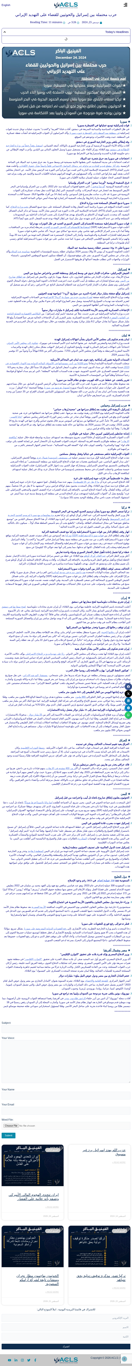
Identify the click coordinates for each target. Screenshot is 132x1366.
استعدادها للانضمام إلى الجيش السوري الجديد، (66, 227)
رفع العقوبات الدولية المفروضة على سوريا (45, 928)
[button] (125, 5)
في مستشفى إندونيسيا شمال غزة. (53, 457)
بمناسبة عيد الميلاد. (20, 251)
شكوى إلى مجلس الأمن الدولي (22, 343)
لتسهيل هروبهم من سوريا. (57, 387)
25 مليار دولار (35, 714)
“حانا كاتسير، (16, 416)
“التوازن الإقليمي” (33, 959)
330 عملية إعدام (105, 880)
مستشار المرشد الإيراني (35, 675)
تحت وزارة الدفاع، (19, 206)
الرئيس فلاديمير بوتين (75, 998)
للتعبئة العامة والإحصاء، (97, 980)
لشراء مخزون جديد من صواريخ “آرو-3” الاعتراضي (68, 297)
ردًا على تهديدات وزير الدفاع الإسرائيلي (45, 653)
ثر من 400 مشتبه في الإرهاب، (61, 768)
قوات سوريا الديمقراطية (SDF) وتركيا (84, 535)
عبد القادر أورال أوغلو (95, 555)
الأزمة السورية (39, 907)
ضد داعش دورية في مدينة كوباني (69, 572)
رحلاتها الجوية (108, 632)
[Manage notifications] (124, 1358)
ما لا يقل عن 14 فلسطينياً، (86, 481)
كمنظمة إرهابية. (36, 851)
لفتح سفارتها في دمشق (14, 606)
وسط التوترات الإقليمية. (32, 747)
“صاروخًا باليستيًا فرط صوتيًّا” (38, 802)
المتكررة (82, 838)
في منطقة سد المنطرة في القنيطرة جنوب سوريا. (94, 133)
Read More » (119, 1162)
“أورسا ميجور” (98, 186)
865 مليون (80, 697)
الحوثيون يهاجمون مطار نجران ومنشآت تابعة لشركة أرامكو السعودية (37, 1280)
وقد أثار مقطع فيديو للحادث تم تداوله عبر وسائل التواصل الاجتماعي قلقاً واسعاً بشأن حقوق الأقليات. (69, 166)
